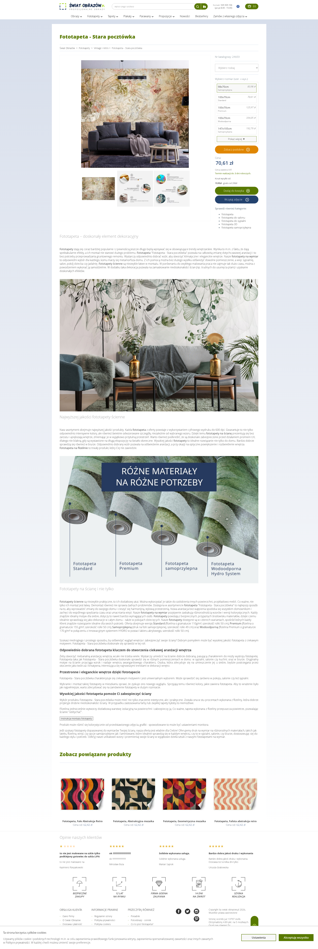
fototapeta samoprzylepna (236, 227)
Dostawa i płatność (72, 924)
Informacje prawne (104, 910)
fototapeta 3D (229, 224)
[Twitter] (187, 912)
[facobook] (237, 6)
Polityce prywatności (18, 942)
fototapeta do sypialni (234, 220)
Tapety (111, 16)
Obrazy (75, 16)
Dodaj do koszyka (234, 191)
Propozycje (165, 16)
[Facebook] (179, 912)
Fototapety (93, 16)
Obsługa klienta (71, 910)
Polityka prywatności (104, 920)
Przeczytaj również (141, 910)
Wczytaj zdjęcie (233, 199)
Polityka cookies (102, 924)
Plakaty (127, 16)
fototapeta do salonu (233, 217)
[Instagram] (196, 912)
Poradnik (135, 916)
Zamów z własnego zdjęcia (228, 16)
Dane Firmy (68, 916)
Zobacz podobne (234, 149)
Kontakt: (222, 6)
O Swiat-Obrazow (71, 920)
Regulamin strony (103, 916)
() (254, 6)
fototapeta (227, 214)
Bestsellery (201, 16)
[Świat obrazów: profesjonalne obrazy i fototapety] (82, 6)
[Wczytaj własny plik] (204, 6)
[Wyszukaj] (197, 6)
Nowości (185, 16)
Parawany (145, 16)
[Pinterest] (196, 919)
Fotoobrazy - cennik (141, 920)
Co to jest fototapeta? (142, 924)
